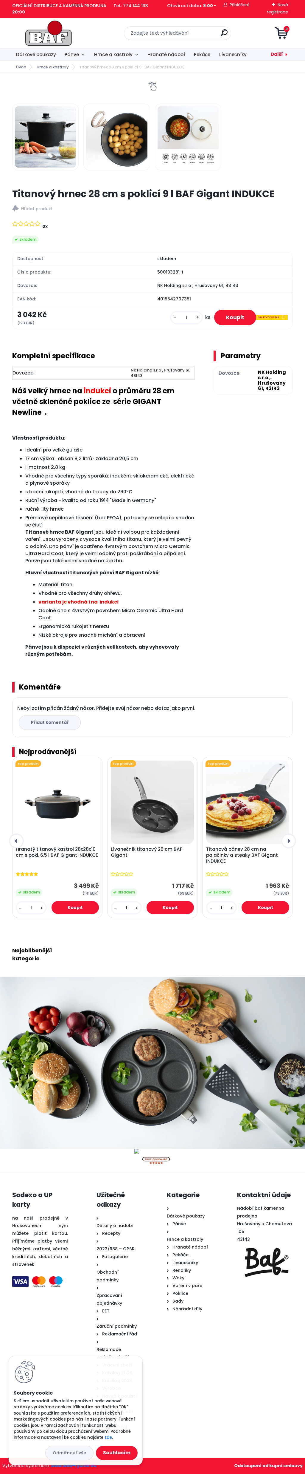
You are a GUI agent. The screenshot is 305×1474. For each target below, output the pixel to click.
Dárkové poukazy (36, 54)
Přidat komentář (50, 722)
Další (277, 54)
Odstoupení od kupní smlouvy (268, 1466)
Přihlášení (239, 5)
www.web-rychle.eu (74, 1466)
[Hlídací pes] (152, 209)
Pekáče (202, 54)
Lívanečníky (233, 54)
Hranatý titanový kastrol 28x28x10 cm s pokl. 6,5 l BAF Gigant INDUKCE (57, 852)
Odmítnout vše (69, 1453)
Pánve (72, 54)
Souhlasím (116, 1452)
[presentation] (16, 840)
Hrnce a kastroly (113, 54)
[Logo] (48, 33)
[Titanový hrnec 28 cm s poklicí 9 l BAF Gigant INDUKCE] (45, 137)
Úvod (21, 67)
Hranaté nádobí (166, 54)
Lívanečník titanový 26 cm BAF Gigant (146, 852)
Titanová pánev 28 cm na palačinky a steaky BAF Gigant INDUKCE (242, 855)
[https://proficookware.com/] (156, 1152)
